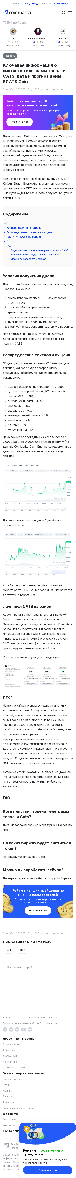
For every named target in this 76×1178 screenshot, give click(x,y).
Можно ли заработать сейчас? (29, 259)
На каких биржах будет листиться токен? (36, 254)
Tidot (13, 38)
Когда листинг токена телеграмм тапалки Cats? (39, 250)
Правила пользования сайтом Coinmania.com (30, 1023)
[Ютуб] (23, 1029)
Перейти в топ (19, 121)
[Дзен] (30, 1029)
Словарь (54, 1017)
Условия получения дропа (24, 227)
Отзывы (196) (63, 45)
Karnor (63, 38)
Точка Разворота (38, 38)
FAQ (9, 246)
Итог (9, 241)
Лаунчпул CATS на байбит (23, 236)
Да (9, 949)
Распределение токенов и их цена (29, 232)
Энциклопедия (37, 1017)
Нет (22, 949)
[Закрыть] (71, 1127)
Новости (8, 1017)
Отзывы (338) (13, 45)
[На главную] (17, 12)
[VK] (5, 1029)
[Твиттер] (17, 1029)
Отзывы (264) (38, 45)
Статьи (21, 1017)
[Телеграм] (11, 1029)
